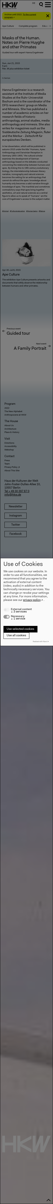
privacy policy (32, 600)
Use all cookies (16, 635)
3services (19, 611)
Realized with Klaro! (40, 642)
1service (18, 618)
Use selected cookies (20, 629)
